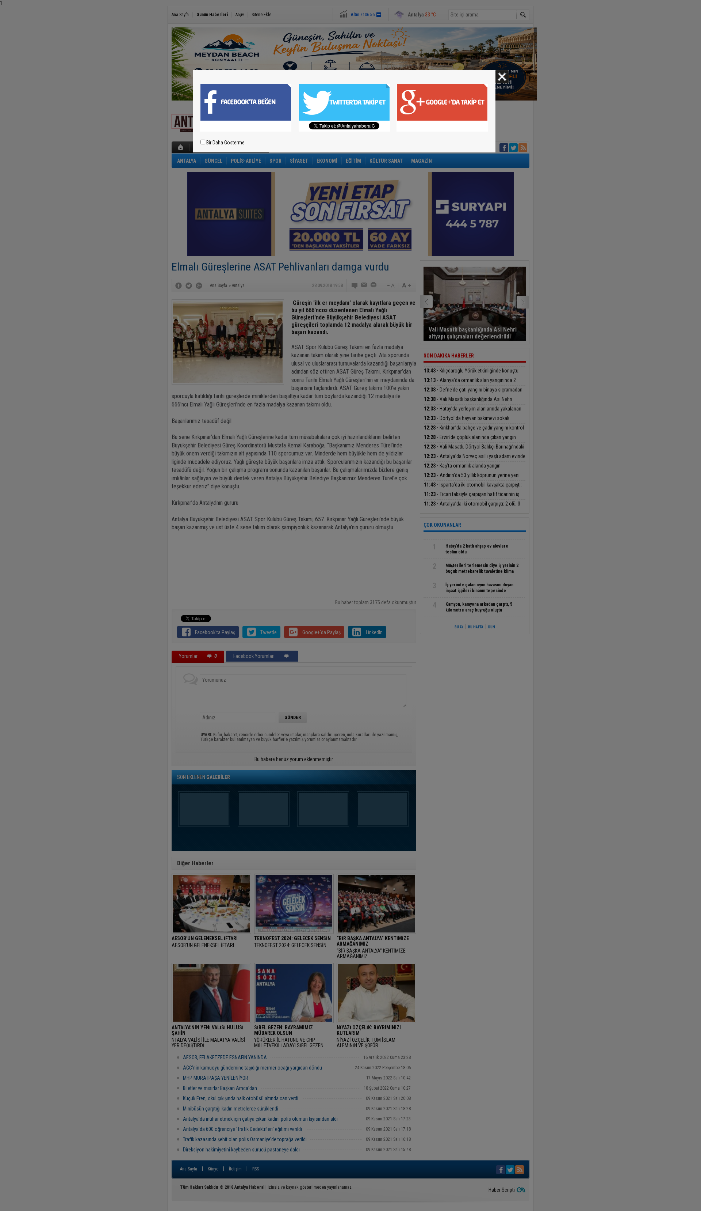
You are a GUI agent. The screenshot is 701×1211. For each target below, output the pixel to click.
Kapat (502, 76)
